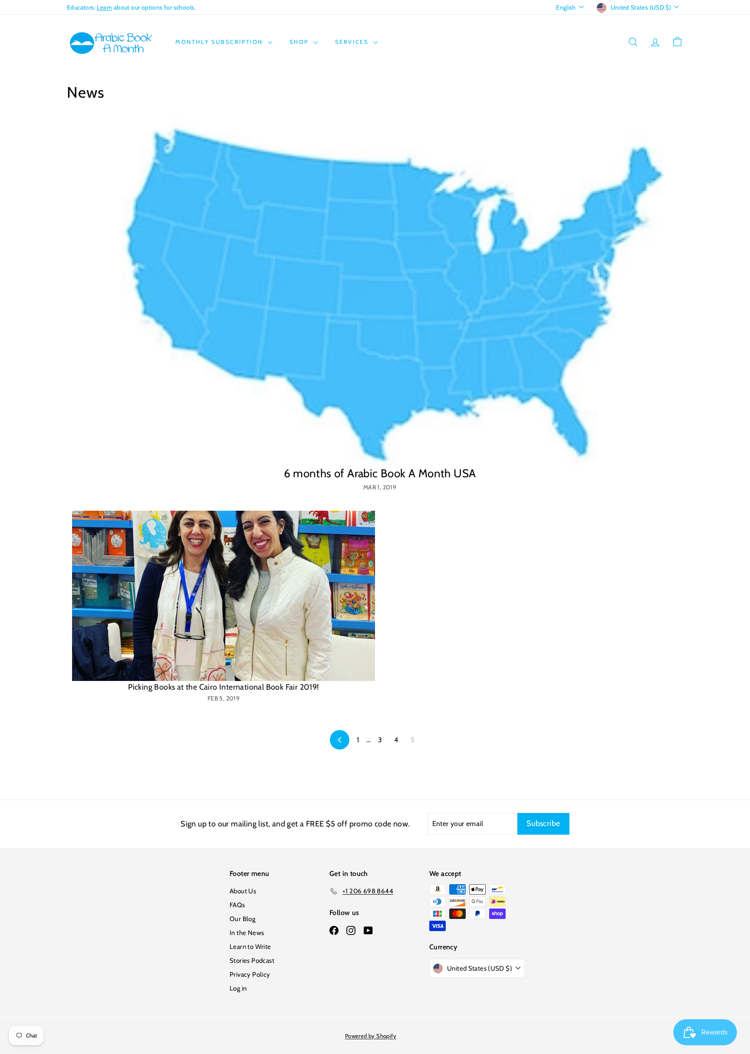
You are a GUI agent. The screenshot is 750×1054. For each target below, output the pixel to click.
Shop (300, 41)
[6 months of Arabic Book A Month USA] (380, 291)
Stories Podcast (252, 961)
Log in (238, 988)
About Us (243, 891)
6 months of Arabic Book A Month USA (380, 473)
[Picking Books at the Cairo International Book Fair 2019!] (223, 596)
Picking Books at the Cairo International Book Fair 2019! (223, 687)
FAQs (237, 905)
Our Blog (242, 919)
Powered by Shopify (370, 1035)
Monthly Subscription (220, 41)
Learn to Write (250, 947)
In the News (247, 933)
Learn (104, 7)
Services (353, 41)
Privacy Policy (250, 974)
